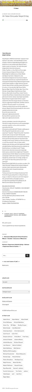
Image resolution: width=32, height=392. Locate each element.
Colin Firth (15, 333)
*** (5, 211)
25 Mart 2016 (9, 213)
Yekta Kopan (6, 374)
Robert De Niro (17, 362)
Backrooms (5, 265)
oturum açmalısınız (20, 225)
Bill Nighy (13, 325)
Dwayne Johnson (7, 336)
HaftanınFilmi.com (13, 2)
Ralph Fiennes (7, 362)
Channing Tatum (7, 331)
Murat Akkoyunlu (21, 354)
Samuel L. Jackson (18, 368)
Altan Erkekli (24, 319)
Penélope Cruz (19, 359)
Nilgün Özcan (15, 13)
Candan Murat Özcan (11, 215)
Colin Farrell (6, 333)
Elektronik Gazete (7, 301)
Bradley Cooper (22, 325)
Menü (16, 8)
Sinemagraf (5, 304)
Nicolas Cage (6, 356)
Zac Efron (19, 374)
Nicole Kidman (16, 356)
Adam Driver (6, 319)
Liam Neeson (6, 345)
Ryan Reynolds (7, 368)
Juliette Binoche (7, 342)
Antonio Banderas (19, 322)
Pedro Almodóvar (8, 359)
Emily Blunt (17, 336)
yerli (13, 374)
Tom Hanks (19, 371)
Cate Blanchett (16, 328)
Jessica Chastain (7, 339)
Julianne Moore (18, 339)
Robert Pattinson (8, 365)
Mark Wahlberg (7, 348)
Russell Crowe (18, 365)
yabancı (26, 371)
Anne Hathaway (7, 322)
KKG (3, 388)
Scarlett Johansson (8, 371)
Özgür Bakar (6, 377)
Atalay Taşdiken (19, 213)
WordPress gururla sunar (12, 388)
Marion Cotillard (16, 345)
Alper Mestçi (15, 319)
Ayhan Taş (6, 325)
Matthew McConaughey (9, 351)
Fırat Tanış (25, 336)
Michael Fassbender (8, 354)
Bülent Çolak (6, 328)
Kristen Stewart (18, 342)
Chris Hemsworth (19, 331)
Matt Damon (17, 348)
